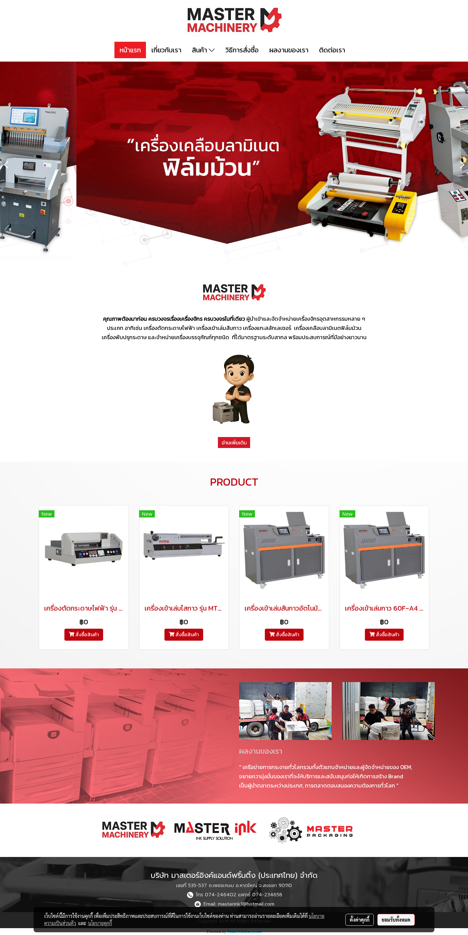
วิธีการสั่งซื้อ (242, 50)
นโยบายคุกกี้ (100, 923)
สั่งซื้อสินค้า (86, 634)
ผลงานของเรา (288, 50)
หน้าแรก (130, 50)
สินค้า (200, 50)
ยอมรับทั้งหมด (396, 920)
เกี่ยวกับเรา (166, 50)
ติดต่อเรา (332, 50)
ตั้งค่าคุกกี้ (359, 920)
